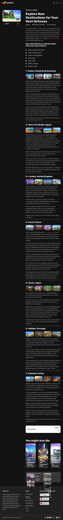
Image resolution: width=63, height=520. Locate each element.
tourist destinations (49, 232)
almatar (41, 38)
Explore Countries (28, 497)
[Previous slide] (28, 457)
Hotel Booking (29, 503)
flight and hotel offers (54, 38)
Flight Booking (29, 505)
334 (8, 23)
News (27, 508)
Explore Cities (31, 10)
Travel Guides (29, 494)
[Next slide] (58, 457)
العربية (27, 510)
